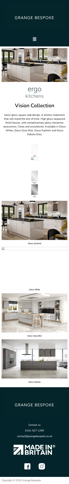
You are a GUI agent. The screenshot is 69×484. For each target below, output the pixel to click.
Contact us (34, 425)
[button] (34, 39)
